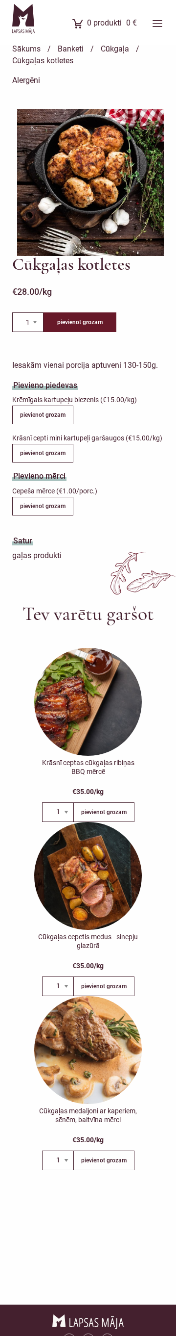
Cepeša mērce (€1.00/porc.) (54, 491)
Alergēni (26, 80)
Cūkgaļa (115, 48)
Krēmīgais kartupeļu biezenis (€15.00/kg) (74, 400)
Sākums (26, 48)
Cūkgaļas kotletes (42, 60)
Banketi (71, 48)
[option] (90, 182)
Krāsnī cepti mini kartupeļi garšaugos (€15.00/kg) (87, 438)
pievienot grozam (80, 322)
